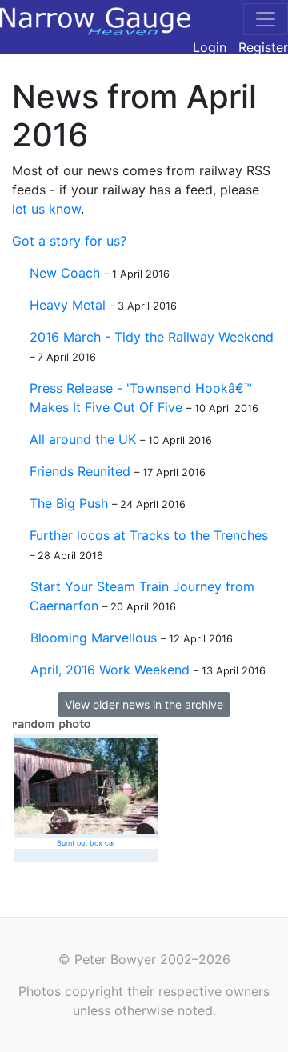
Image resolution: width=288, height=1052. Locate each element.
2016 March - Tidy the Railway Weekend (152, 337)
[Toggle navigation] (265, 19)
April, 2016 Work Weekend (110, 670)
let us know (46, 209)
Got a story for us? (69, 241)
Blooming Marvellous (93, 638)
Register (263, 47)
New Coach (65, 273)
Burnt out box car (86, 842)
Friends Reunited (80, 471)
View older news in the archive (144, 704)
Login (209, 47)
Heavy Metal (68, 305)
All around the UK (83, 439)
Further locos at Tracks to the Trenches (149, 535)
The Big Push (69, 503)
